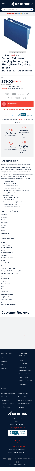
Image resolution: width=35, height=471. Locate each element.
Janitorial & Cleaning (7, 404)
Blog (3, 365)
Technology (5, 400)
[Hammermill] (24, 329)
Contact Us (22, 360)
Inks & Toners (5, 397)
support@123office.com (17, 428)
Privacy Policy (23, 377)
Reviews (4, 361)
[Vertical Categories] (3, 3)
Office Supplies (23, 393)
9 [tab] (18, 55)
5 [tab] (19, 52)
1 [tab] (12, 52)
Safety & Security (24, 404)
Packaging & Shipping (25, 400)
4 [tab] (17, 52)
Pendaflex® (22, 120)
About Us (4, 358)
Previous (1, 14)
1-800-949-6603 (17, 446)
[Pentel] (24, 322)
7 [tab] (22, 52)
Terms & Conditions (25, 381)
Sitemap (4, 368)
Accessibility (23, 384)
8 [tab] (16, 55)
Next (33, 14)
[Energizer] (10, 336)
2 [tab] (14, 52)
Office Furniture (6, 407)
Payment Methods (25, 370)
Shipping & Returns (25, 374)
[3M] (24, 336)
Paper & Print (22, 397)
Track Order (23, 367)
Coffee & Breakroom (8, 393)
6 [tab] (20, 52)
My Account (23, 364)
